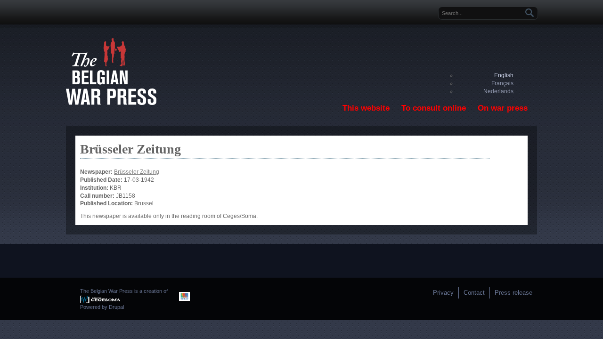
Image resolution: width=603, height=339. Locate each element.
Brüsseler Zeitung (136, 172)
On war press (503, 108)
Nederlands (498, 91)
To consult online (433, 108)
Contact (474, 292)
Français (502, 83)
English (503, 75)
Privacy (443, 292)
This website (366, 108)
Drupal (116, 307)
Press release (513, 292)
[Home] (111, 103)
